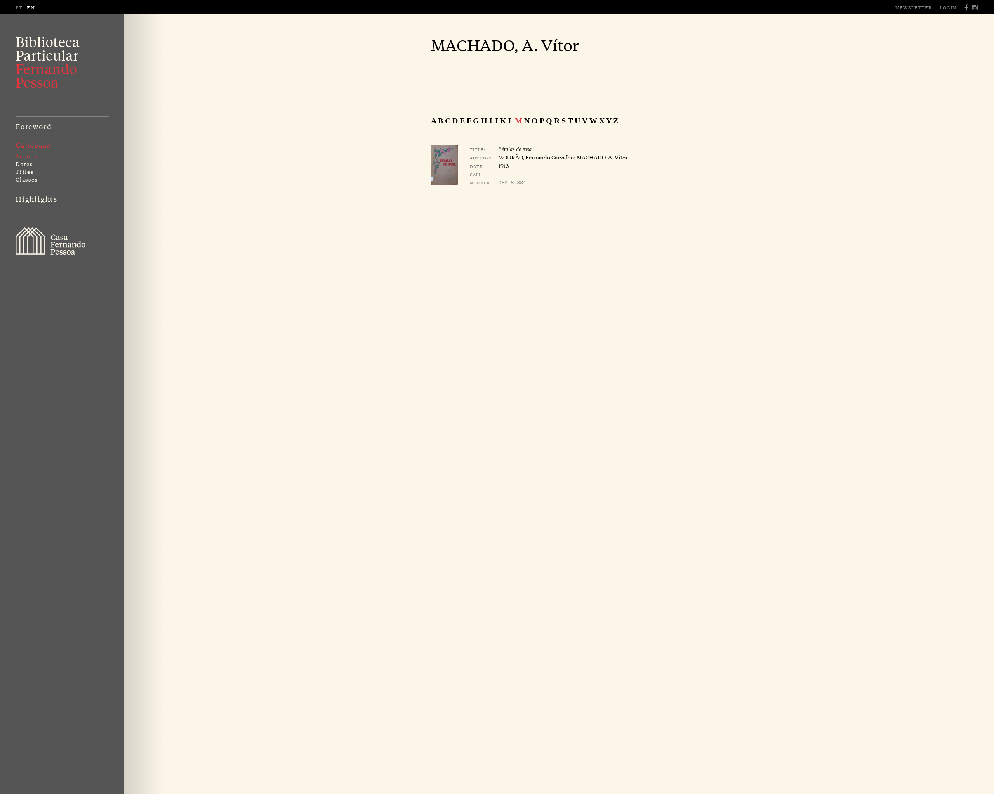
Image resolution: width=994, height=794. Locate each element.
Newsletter (913, 7)
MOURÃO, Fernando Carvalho (536, 157)
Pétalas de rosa (515, 149)
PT (19, 7)
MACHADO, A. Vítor (602, 157)
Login (948, 7)
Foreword (34, 126)
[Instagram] (975, 7)
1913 (503, 166)
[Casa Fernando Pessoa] (50, 241)
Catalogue (33, 145)
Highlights (36, 199)
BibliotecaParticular (48, 62)
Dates (24, 164)
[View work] (444, 165)
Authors (27, 156)
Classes (27, 179)
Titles (25, 171)
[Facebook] (966, 7)
